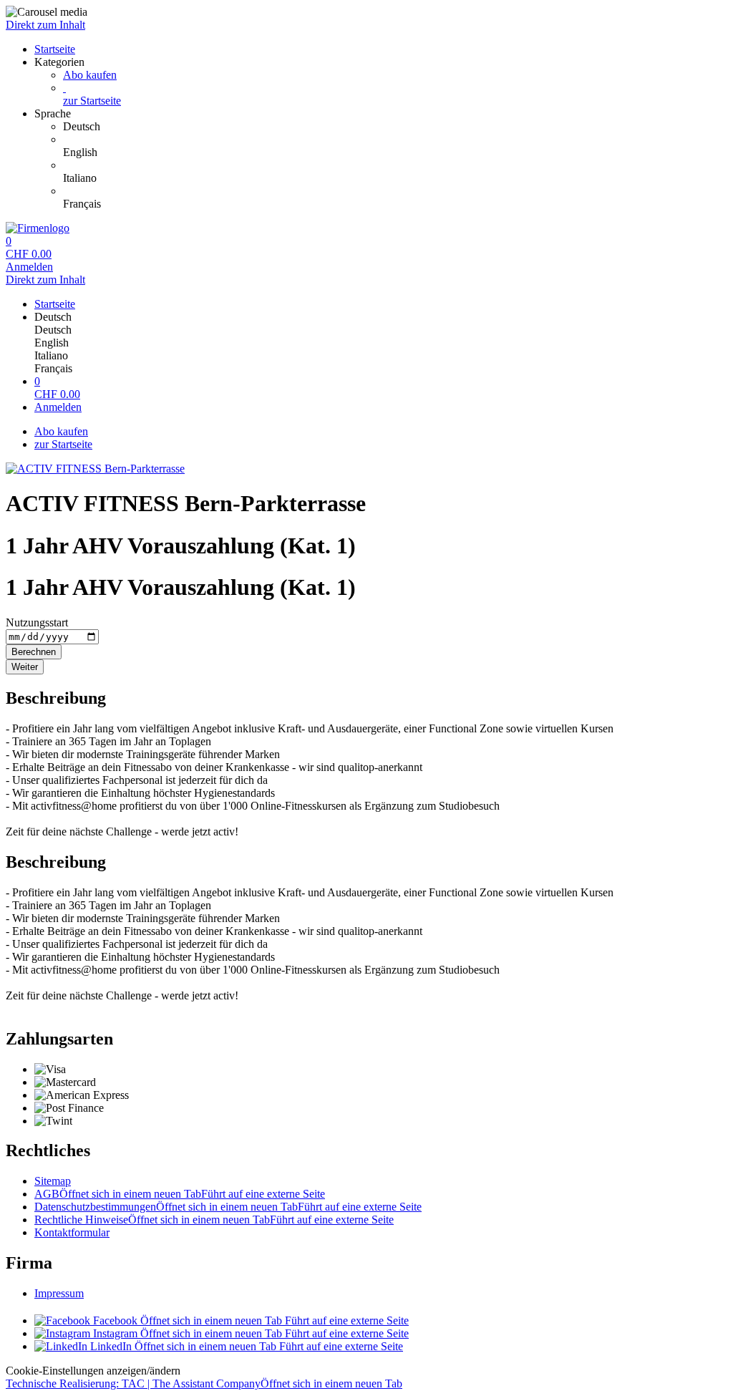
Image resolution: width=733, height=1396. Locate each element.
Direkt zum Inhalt (45, 25)
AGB (179, 1194)
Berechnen (33, 651)
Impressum (59, 1293)
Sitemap (52, 1181)
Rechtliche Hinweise (214, 1219)
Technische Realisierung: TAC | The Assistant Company (204, 1383)
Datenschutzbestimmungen (228, 1207)
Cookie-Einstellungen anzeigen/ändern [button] (93, 1371)
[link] (395, 126)
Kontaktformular (72, 1232)
